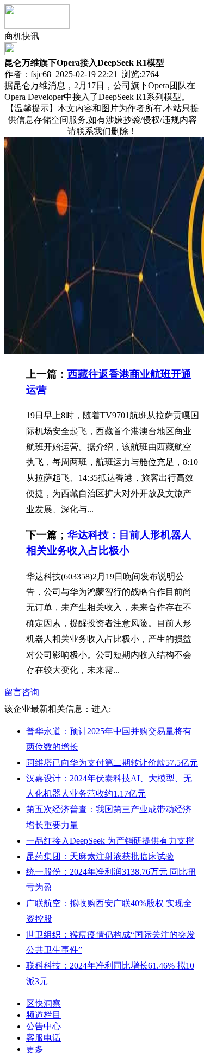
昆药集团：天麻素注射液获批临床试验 (100, 856)
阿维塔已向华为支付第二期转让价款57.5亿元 (112, 762)
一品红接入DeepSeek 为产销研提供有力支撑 (110, 840)
